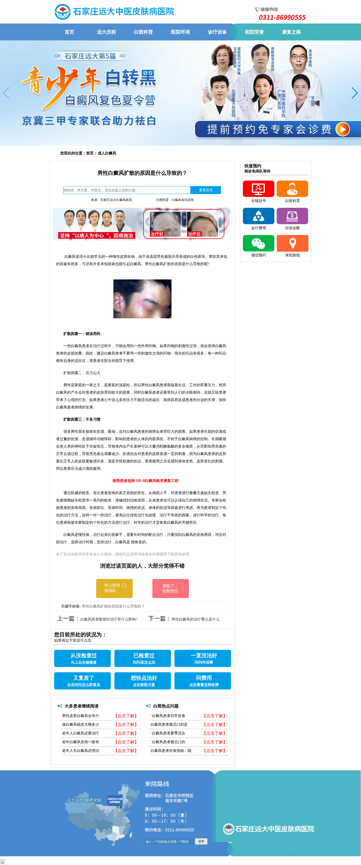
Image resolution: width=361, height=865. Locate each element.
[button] (6, 93)
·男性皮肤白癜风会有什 (80, 716)
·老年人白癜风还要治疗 (80, 733)
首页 (90, 153)
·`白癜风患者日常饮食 (167, 716)
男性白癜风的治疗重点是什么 (196, 619)
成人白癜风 (107, 153)
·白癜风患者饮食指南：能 (170, 751)
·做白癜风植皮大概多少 (80, 724)
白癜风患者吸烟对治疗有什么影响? (108, 619)
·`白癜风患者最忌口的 (167, 742)
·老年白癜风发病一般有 (80, 742)
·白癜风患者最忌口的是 (168, 724)
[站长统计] (2, 863)
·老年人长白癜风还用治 (80, 751)
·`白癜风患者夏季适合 (167, 733)
